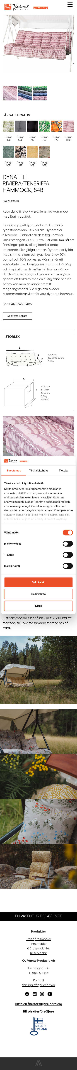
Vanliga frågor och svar (38, 985)
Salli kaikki (38, 582)
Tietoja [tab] (63, 470)
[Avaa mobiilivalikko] (70, 5)
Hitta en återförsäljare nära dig (38, 1004)
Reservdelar (38, 953)
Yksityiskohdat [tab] (38, 470)
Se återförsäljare (17, 315)
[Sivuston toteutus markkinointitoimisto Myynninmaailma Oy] (38, 1065)
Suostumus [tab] (14, 470)
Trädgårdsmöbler (38, 939)
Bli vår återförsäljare (38, 1011)
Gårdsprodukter (38, 948)
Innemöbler (39, 944)
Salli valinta (38, 593)
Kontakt (38, 980)
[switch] (68, 544)
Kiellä (38, 605)
